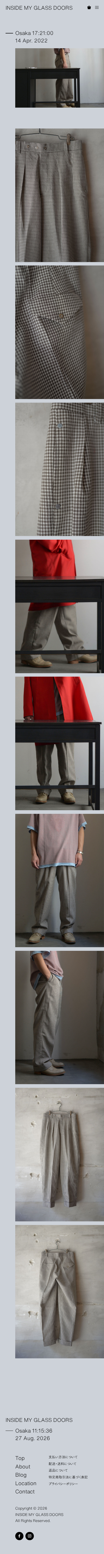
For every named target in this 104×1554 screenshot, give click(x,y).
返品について (58, 1470)
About (22, 1466)
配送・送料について (62, 1463)
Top (20, 1458)
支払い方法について (63, 1456)
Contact (25, 1491)
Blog (21, 1474)
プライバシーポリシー (63, 1483)
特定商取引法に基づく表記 (68, 1477)
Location (26, 1483)
